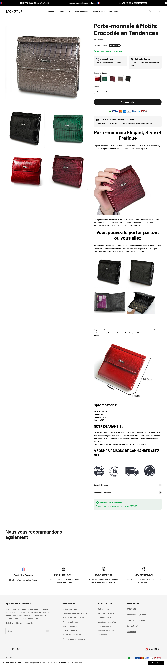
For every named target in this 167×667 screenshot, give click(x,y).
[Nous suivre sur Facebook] (7, 649)
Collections (63, 11)
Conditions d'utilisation (71, 635)
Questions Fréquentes (107, 622)
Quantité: (97, 86)
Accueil (51, 11)
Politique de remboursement (73, 639)
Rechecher (102, 635)
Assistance (131, 631)
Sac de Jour (98, 39)
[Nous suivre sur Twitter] (12, 649)
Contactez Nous (104, 617)
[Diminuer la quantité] (97, 91)
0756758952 (134, 506)
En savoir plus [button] (76, 663)
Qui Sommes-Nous (69, 609)
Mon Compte (114, 11)
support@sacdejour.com (118, 506)
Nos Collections (104, 626)
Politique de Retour (70, 622)
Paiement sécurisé (69, 630)
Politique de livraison (106, 630)
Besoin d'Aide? (99, 11)
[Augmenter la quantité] (106, 91)
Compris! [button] (155, 663)
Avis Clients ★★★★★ (107, 613)
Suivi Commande (81, 11)
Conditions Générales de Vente (74, 613)
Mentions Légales (69, 626)
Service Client (132, 626)
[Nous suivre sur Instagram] (18, 649)
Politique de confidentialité (73, 617)
